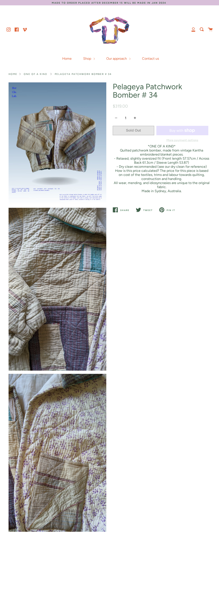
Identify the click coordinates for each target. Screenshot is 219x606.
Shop (87, 58)
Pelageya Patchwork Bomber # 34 (83, 74)
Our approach (117, 58)
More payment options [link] (182, 140)
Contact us (150, 58)
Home (67, 58)
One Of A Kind (35, 74)
